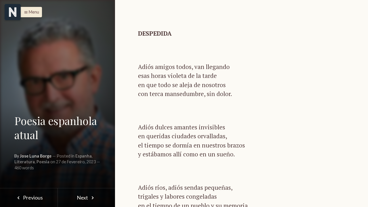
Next (83, 197)
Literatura (24, 161)
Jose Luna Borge (35, 156)
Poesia (43, 161)
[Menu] (13, 12)
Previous (32, 197)
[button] (30, 12)
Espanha (83, 156)
